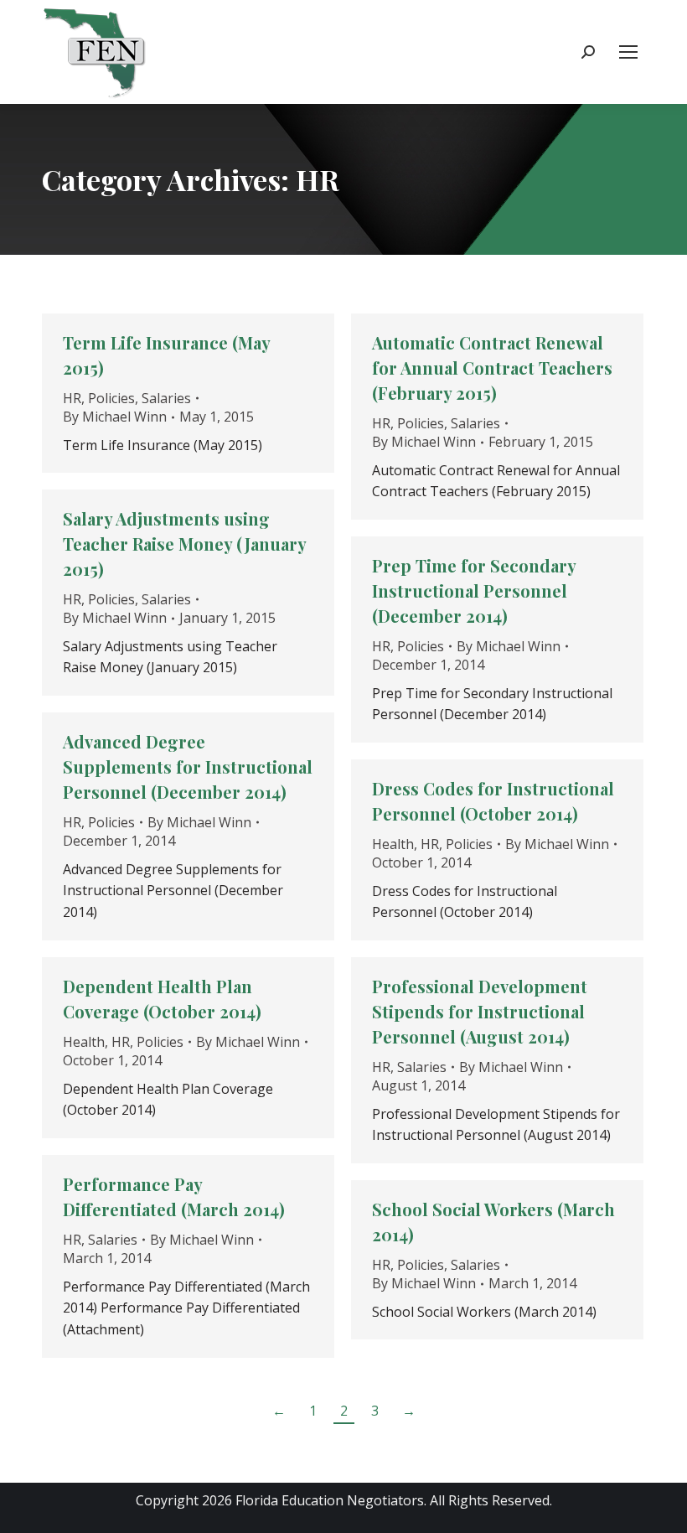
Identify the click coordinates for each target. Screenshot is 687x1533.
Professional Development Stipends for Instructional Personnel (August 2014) (479, 1011)
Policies (111, 398)
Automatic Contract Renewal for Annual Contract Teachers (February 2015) (492, 367)
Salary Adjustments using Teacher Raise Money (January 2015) (184, 543)
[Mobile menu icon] (628, 52)
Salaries (166, 398)
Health (393, 844)
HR (72, 398)
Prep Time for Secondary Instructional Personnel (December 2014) (474, 590)
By (115, 416)
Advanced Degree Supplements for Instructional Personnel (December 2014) (188, 766)
